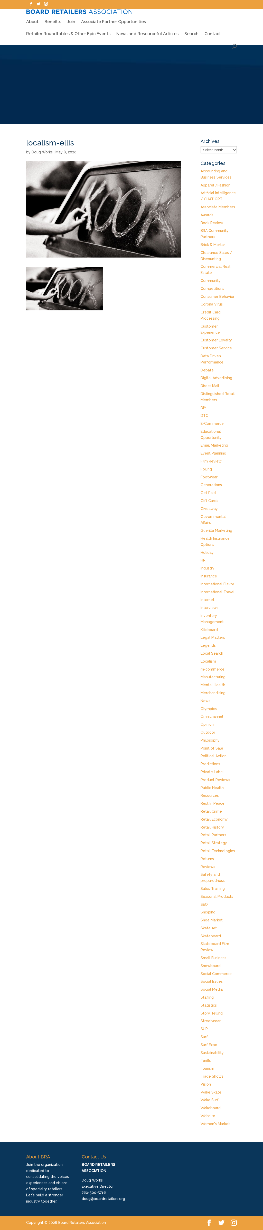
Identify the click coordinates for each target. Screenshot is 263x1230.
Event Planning (213, 453)
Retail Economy (214, 819)
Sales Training (213, 889)
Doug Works (42, 152)
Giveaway (209, 509)
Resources (210, 795)
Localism (208, 661)
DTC (204, 416)
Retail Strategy (214, 843)
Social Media (212, 989)
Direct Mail (210, 386)
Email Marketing (214, 445)
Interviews (210, 608)
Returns (207, 859)
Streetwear (211, 1021)
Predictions (210, 764)
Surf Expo (209, 1045)
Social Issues (212, 981)
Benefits (52, 22)
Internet (207, 600)
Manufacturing (213, 677)
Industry (207, 568)
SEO (204, 904)
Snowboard (211, 966)
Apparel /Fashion (215, 185)
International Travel (217, 592)
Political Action (214, 756)
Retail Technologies (218, 851)
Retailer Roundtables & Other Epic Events (68, 34)
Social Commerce (216, 974)
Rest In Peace (212, 803)
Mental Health (213, 685)
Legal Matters (213, 637)
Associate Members (218, 207)
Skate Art (209, 928)
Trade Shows (212, 1076)
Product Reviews (215, 780)
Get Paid (208, 493)
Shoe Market (212, 920)
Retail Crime (211, 811)
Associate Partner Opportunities (113, 22)
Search (191, 34)
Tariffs (206, 1060)
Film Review (211, 461)
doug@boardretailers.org (103, 1199)
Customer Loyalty (216, 340)
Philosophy (210, 740)
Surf (204, 1037)
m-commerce (212, 669)
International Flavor (217, 584)
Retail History (212, 827)
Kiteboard (209, 630)
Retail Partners (213, 835)
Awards (207, 215)
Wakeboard (211, 1108)
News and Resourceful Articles (147, 34)
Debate (207, 370)
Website (208, 1116)
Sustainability (212, 1053)
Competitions (212, 289)
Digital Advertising (216, 378)
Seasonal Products (217, 896)
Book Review (212, 223)
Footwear (209, 477)
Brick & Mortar (213, 245)
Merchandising (213, 693)
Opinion (207, 724)
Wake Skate (211, 1092)
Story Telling (212, 1013)
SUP (204, 1029)
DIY (203, 408)
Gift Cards (209, 501)
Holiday (207, 552)
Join (71, 22)
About (32, 22)
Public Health (212, 788)
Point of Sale (212, 748)
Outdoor (208, 732)
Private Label (212, 772)
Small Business (213, 958)
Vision (206, 1084)
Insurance (209, 576)
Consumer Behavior (217, 296)
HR (203, 560)
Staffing (207, 997)
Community (211, 281)
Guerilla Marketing (216, 530)
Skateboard (211, 936)
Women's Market (215, 1124)
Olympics (209, 709)
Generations (211, 485)
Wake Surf (210, 1100)
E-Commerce (212, 423)
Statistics (209, 1005)
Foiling (206, 469)
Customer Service (216, 348)
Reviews (208, 867)
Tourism (207, 1068)
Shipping (208, 912)
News (205, 701)
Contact (212, 34)
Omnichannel (212, 716)
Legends (208, 645)
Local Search (212, 653)
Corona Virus (212, 304)
